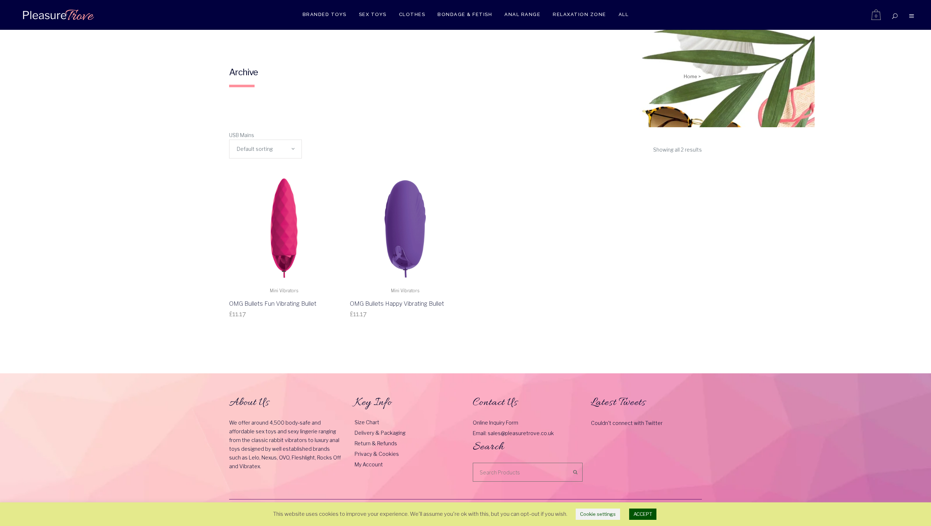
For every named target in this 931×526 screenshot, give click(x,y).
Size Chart (367, 422)
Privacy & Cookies (377, 454)
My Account (369, 464)
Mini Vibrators (284, 290)
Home (690, 76)
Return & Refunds (376, 443)
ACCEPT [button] (643, 514)
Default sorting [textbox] (255, 149)
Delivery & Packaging (380, 433)
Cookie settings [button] (598, 514)
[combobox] (265, 149)
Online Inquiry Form (495, 422)
